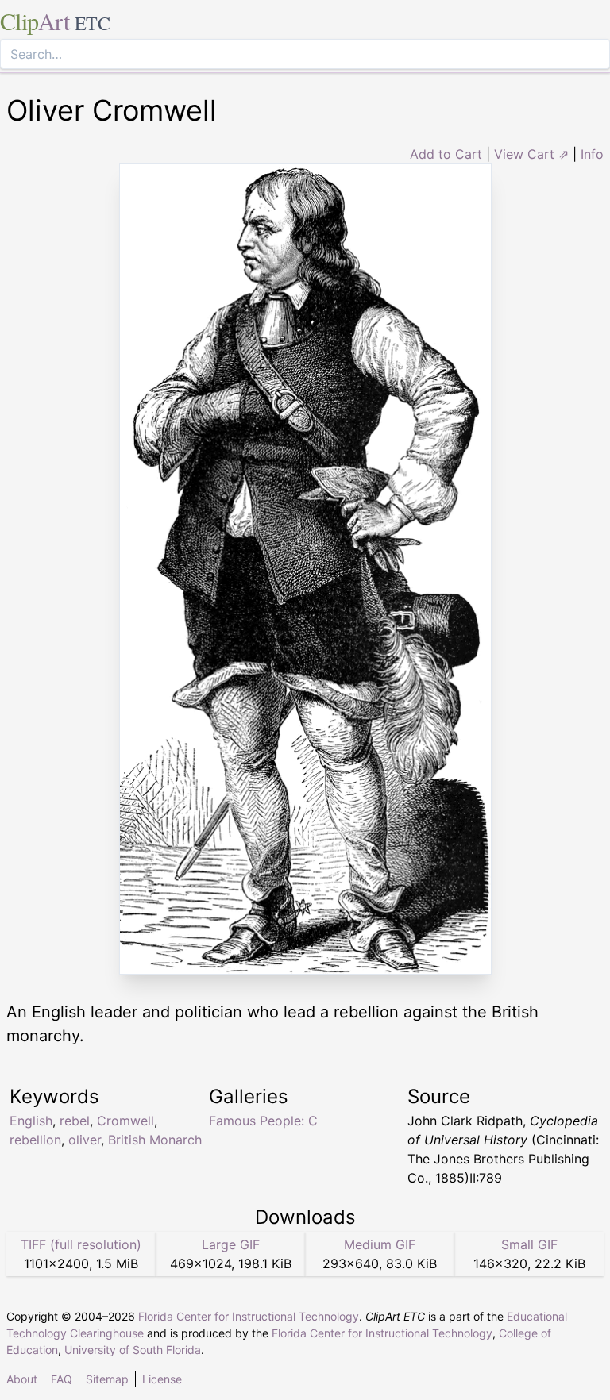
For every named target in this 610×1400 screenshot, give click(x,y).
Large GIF (231, 1244)
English (31, 1121)
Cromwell (125, 1121)
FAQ (61, 1379)
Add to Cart (446, 154)
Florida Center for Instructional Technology (248, 1316)
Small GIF (529, 1244)
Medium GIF (379, 1244)
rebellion (35, 1140)
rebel (75, 1121)
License (162, 1379)
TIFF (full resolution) (81, 1244)
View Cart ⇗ (531, 154)
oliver (84, 1140)
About (21, 1379)
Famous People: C (263, 1121)
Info (592, 154)
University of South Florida (132, 1349)
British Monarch (155, 1140)
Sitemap (107, 1379)
